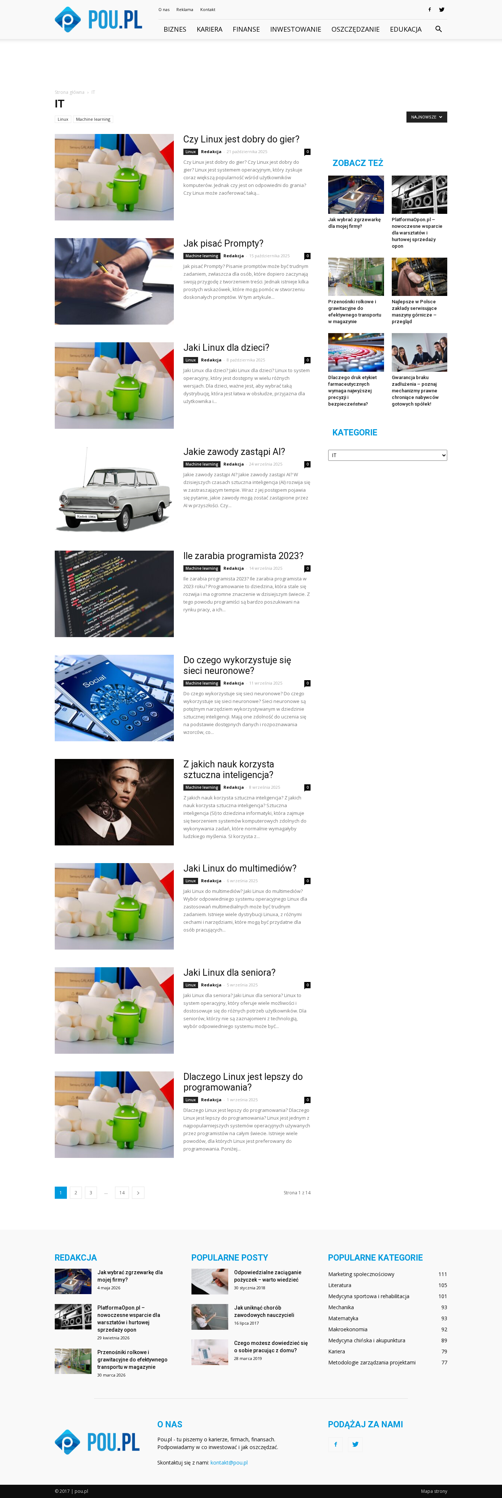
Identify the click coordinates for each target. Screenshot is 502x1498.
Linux (63, 119)
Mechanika (341, 1307)
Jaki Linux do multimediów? (240, 868)
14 (122, 1193)
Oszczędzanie (355, 29)
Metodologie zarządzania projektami (372, 1362)
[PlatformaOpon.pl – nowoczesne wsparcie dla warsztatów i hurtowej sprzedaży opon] (420, 195)
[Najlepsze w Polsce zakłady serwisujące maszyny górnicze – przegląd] (420, 277)
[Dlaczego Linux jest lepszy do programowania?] (114, 1114)
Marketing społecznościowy (361, 1274)
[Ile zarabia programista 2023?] (114, 594)
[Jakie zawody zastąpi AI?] (114, 489)
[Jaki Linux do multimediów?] (114, 906)
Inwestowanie (295, 29)
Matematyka (343, 1318)
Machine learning (93, 119)
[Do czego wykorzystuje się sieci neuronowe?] (114, 698)
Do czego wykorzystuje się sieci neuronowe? (237, 665)
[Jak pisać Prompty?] (114, 281)
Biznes (175, 29)
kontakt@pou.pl (229, 1462)
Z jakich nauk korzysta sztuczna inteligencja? (228, 769)
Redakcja (211, 151)
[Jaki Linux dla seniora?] (114, 1010)
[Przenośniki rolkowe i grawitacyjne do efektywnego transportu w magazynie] (356, 277)
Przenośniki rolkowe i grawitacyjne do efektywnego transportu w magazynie (132, 1359)
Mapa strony (434, 1491)
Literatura (339, 1285)
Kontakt (207, 9)
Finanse (246, 29)
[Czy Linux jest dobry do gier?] (114, 177)
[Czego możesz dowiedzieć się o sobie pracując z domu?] (209, 1352)
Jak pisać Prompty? (223, 243)
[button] (438, 29)
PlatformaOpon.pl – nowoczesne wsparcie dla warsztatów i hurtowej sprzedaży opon (417, 233)
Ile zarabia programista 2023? (243, 556)
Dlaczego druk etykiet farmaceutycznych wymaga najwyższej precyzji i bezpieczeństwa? (352, 391)
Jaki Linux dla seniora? (229, 972)
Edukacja (406, 29)
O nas (163, 9)
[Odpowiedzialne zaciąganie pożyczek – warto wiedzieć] (209, 1281)
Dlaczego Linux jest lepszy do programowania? (243, 1082)
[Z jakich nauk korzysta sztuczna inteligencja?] (114, 802)
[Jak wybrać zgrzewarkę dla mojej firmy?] (356, 195)
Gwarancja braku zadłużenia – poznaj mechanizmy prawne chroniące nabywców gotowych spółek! (415, 391)
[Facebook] (429, 9)
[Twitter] (441, 9)
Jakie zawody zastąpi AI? (234, 451)
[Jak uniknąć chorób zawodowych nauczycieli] (209, 1317)
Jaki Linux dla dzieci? (226, 347)
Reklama (184, 9)
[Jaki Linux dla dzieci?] (114, 385)
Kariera (209, 29)
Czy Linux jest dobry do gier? (241, 139)
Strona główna (70, 92)
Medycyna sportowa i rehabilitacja (368, 1296)
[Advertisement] (251, 64)
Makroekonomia (347, 1329)
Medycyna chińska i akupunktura (366, 1340)
